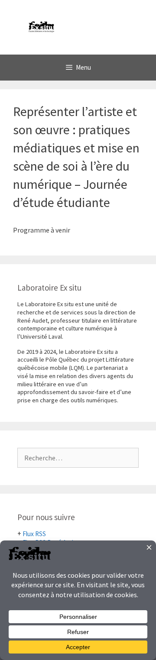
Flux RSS (34, 534)
